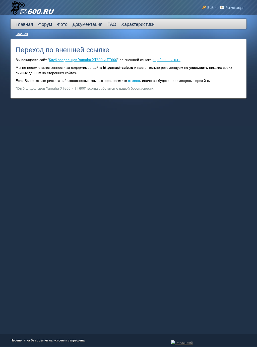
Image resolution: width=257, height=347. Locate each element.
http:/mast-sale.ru (166, 59)
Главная (22, 33)
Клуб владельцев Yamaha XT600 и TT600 (83, 59)
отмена (134, 80)
